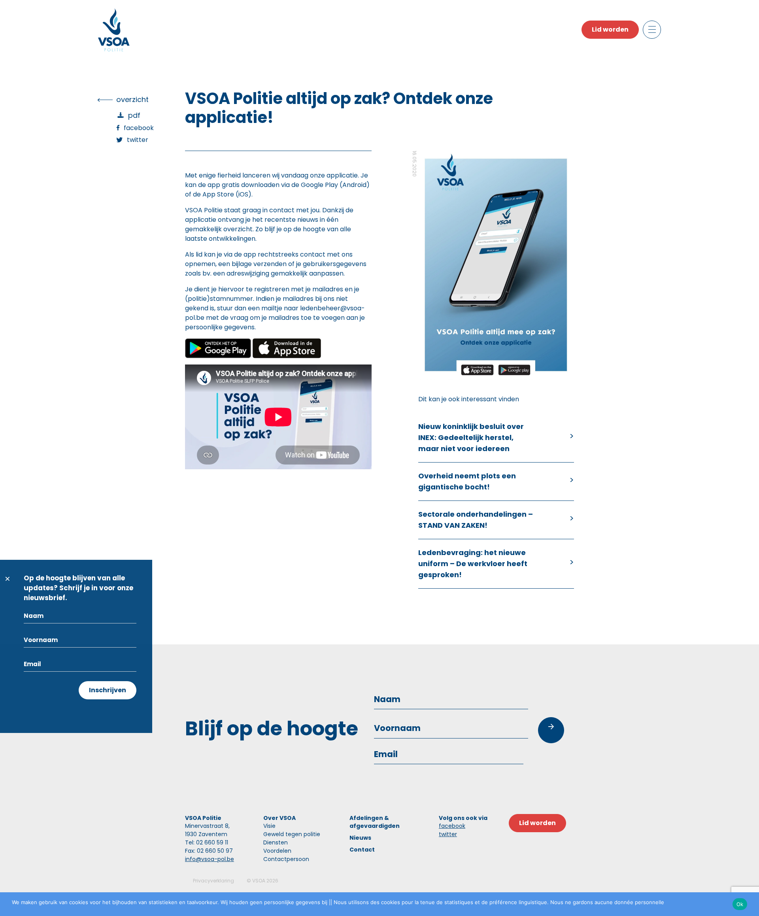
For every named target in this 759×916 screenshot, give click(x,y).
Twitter (137, 139)
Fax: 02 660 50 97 (209, 851)
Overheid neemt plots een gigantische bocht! (467, 481)
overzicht (132, 99)
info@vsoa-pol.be (209, 859)
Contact (362, 850)
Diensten (275, 842)
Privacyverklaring (213, 880)
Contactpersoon (286, 859)
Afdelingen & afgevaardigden (374, 822)
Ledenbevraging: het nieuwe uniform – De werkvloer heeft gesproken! (472, 564)
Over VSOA (279, 818)
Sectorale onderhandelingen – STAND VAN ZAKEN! (475, 519)
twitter (448, 834)
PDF (134, 115)
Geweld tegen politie (291, 834)
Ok (740, 904)
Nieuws (360, 838)
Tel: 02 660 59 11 (206, 842)
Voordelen (277, 851)
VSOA (258, 880)
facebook (452, 826)
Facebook (139, 127)
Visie (269, 826)
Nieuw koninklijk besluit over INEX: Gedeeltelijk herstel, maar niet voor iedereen (471, 437)
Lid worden (610, 29)
